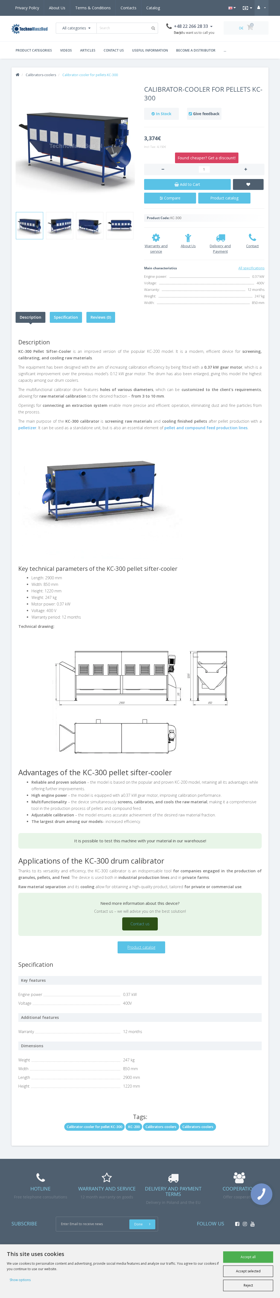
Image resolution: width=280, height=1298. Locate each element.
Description (30, 317)
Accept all (248, 1257)
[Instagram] (243, 1222)
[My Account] (261, 7)
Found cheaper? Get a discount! (207, 157)
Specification (66, 317)
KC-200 (134, 1126)
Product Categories (34, 50)
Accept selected (248, 1271)
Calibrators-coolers (160, 1126)
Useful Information (150, 50)
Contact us (114, 50)
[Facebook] (235, 1222)
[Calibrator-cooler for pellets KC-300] (76, 146)
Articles (87, 50)
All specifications (251, 268)
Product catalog (224, 198)
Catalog (153, 7)
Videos (66, 50)
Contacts (128, 7)
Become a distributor (195, 50)
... (225, 50)
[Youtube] (251, 1222)
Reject (248, 1285)
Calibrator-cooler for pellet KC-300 (94, 1126)
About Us (57, 7)
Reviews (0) (101, 317)
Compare (171, 198)
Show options (20, 1280)
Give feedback (206, 113)
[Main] (17, 75)
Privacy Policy (27, 7)
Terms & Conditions (93, 7)
